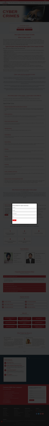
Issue (13, 216)
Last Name (14, 210)
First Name (14, 207)
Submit (14, 220)
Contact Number (15, 213)
